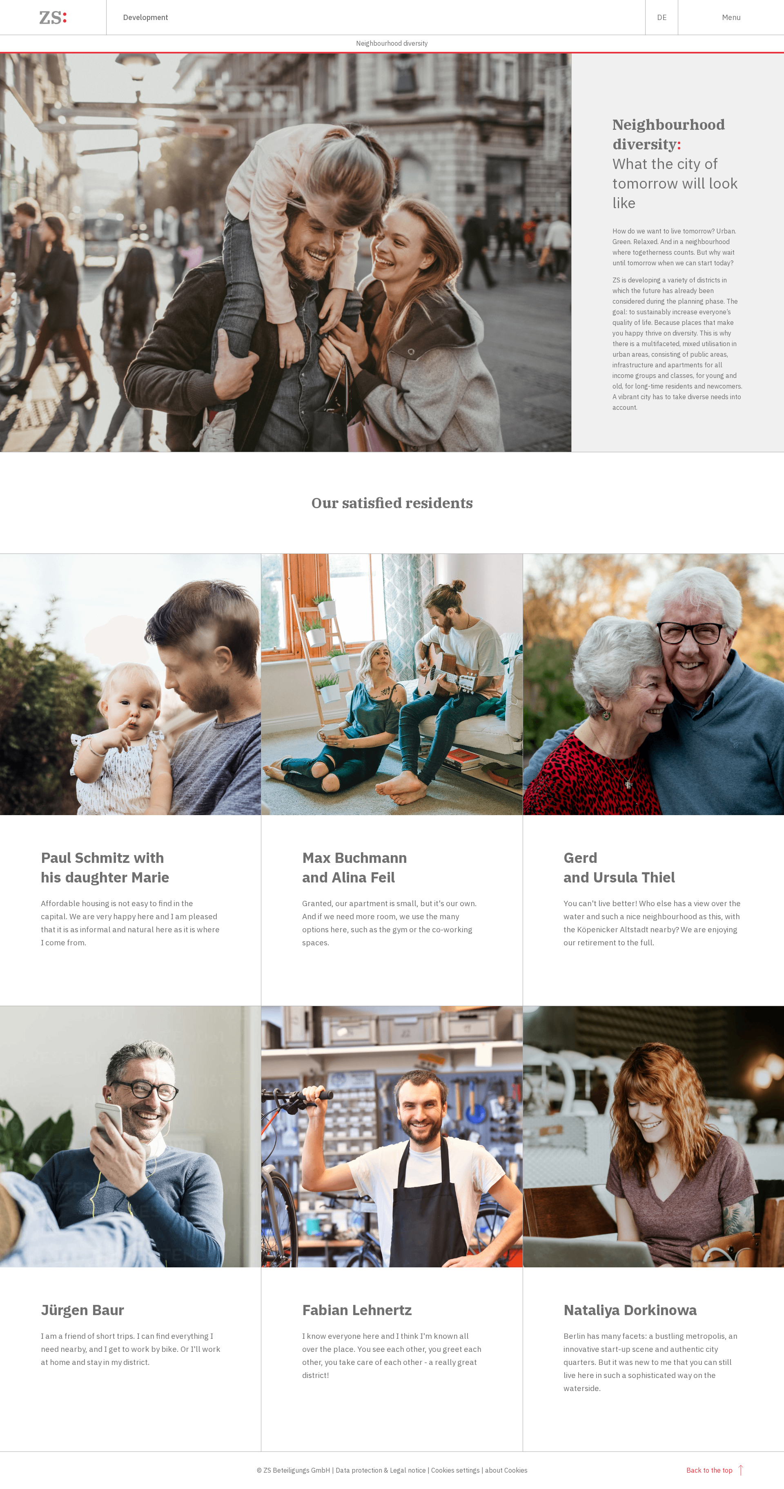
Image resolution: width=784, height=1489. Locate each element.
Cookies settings (455, 1470)
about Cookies (506, 1470)
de (662, 17)
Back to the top (709, 1470)
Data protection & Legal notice (381, 1470)
